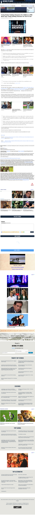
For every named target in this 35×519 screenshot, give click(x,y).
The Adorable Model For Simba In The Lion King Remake (6, 210)
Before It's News (8, 1)
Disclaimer (2, 135)
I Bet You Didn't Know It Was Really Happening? (16, 200)
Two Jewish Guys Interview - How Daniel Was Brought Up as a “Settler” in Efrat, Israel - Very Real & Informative (9, 481)
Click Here (8, 151)
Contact (12, 499)
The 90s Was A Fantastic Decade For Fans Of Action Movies (17, 210)
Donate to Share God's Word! (17, 269)
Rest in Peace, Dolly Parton (22, 474)
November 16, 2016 (17, 83)
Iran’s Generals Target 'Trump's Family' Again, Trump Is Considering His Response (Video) (25, 448)
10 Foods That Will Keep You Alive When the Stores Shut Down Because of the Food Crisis (9, 475)
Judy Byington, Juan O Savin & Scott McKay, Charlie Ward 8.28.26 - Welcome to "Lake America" (9, 389)
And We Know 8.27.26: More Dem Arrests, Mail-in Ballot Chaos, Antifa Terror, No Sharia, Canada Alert (9, 365)
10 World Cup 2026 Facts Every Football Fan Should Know (28, 110)
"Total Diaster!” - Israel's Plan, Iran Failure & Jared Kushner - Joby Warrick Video (25, 444)
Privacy (15, 499)
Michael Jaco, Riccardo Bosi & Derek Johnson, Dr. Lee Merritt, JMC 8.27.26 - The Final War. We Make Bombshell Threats (26, 362)
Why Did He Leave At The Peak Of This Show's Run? (17, 75)
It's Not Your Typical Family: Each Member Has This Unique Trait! (6, 75)
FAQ (9, 499)
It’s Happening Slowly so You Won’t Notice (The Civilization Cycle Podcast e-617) (25, 477)
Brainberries (2, 77)
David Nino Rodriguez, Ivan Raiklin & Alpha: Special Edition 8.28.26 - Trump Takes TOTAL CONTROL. (25, 393)
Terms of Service (19, 499)
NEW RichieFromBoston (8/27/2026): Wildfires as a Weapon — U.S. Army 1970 (26, 397)
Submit (30, 352)
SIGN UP (13, 348)
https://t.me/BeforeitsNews (26, 337)
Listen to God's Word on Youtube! (17, 267)
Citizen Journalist (21, 151)
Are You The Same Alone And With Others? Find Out (5, 200)
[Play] (17, 259)
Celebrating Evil (3, 491)
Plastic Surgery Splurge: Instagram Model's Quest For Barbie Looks (16, 110)
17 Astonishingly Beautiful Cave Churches (14, 287)
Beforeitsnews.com (7, 5)
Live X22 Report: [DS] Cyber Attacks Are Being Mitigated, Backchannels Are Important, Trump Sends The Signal (25, 404)
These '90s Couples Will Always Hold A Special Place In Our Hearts (16, 467)
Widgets (17, 500)
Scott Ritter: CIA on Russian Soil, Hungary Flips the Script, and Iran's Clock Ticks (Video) (26, 437)
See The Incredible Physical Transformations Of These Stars (28, 210)
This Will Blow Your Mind (22, 434)
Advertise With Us (6, 499)
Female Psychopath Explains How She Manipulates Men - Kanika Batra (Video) (9, 397)
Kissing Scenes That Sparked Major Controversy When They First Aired (28, 75)
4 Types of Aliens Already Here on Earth (7, 484)
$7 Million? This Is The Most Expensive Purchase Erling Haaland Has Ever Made (16, 327)
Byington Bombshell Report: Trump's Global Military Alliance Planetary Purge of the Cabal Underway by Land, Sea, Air (26, 441)
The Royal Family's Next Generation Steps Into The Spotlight (17, 300)
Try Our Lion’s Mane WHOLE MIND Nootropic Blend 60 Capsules (10, 158)
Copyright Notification (25, 499)
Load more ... (17, 250)
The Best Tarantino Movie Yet (6, 109)
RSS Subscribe (31, 499)
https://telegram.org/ (11, 337)
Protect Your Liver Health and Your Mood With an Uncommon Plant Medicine (25, 485)
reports (6, 49)
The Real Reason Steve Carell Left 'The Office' (28, 200)
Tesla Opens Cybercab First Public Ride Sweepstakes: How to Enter (24, 488)
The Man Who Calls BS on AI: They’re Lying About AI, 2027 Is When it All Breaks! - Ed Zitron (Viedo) (8, 400)
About (2, 499)
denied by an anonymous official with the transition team (19, 88)
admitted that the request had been (19, 89)
